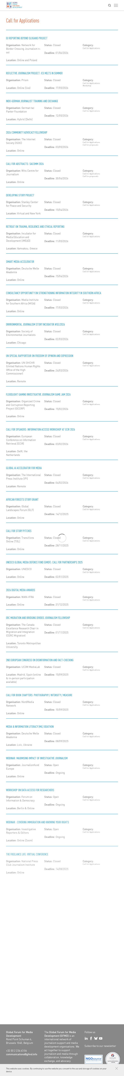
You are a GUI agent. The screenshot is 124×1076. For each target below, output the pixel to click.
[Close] (116, 1068)
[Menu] (116, 5)
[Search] (109, 5)
